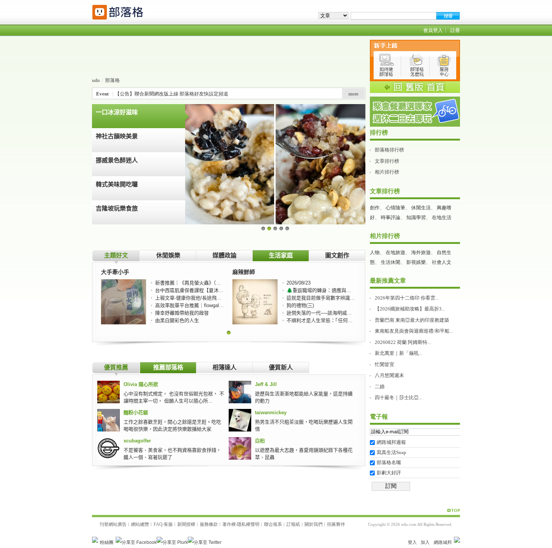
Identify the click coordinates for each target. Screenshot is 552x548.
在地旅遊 (395, 252)
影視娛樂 (416, 262)
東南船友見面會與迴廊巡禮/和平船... (414, 331)
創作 (375, 207)
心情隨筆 (395, 207)
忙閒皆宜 (384, 364)
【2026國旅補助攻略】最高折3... (410, 309)
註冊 (455, 30)
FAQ (158, 524)
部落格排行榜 (389, 150)
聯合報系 (273, 524)
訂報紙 (293, 524)
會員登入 (433, 30)
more (353, 94)
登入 (412, 542)
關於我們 (314, 524)
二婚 (380, 386)
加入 (425, 542)
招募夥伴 (336, 524)
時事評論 (390, 217)
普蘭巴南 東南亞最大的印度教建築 (412, 320)
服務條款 (209, 524)
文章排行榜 (387, 161)
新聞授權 (186, 524)
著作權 (229, 524)
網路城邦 (443, 542)
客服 (168, 524)
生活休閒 (390, 262)
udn (96, 80)
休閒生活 (421, 207)
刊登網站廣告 (113, 524)
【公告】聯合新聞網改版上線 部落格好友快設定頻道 (171, 94)
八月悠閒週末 (389, 375)
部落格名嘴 (389, 462)
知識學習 (416, 217)
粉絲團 (106, 542)
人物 (375, 252)
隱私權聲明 (248, 524)
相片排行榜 (387, 172)
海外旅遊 (421, 252)
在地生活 (441, 217)
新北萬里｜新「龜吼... (398, 353)
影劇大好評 (389, 472)
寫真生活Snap (391, 452)
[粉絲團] (95, 540)
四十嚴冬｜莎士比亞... (398, 397)
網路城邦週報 (391, 442)
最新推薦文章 (388, 280)
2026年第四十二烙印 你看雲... (407, 298)
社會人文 (441, 262)
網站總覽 (140, 524)
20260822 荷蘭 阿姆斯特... (403, 342)
